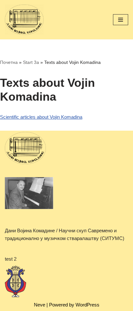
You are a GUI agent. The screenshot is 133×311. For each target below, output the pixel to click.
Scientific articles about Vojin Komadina (41, 117)
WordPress (87, 304)
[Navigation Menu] (120, 19)
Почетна (9, 62)
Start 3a (31, 62)
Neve (39, 304)
